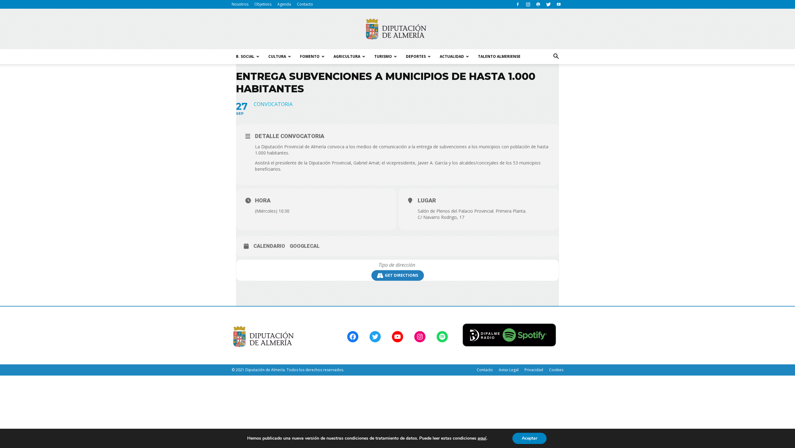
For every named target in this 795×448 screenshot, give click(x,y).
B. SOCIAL (245, 56)
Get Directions (401, 275)
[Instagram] (528, 4)
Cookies (556, 369)
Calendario (269, 246)
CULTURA (277, 56)
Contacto (305, 4)
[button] (555, 56)
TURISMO (383, 56)
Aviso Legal (509, 369)
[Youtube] (558, 4)
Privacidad (534, 369)
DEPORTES (416, 56)
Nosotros (240, 4)
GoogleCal (305, 246)
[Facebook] (517, 4)
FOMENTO (310, 56)
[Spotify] (538, 4)
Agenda (284, 4)
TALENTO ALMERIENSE (499, 56)
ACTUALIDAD (452, 56)
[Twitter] (548, 4)
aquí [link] (482, 438)
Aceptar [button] (529, 438)
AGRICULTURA (347, 56)
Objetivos (262, 4)
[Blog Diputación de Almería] (397, 29)
